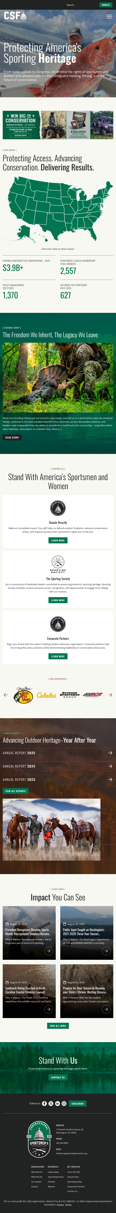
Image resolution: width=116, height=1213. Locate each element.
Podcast (51, 1181)
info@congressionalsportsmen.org (71, 1153)
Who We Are (36, 1172)
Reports (51, 1186)
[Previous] (6, 695)
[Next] (110, 695)
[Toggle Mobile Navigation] (109, 16)
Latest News (53, 1172)
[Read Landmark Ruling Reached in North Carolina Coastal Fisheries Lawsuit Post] (49, 1009)
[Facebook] (44, 1103)
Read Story (12, 437)
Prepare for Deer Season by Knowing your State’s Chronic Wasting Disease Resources (84, 992)
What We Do (36, 1176)
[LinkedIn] (57, 1103)
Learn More (58, 540)
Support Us (58, 1077)
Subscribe (78, 1103)
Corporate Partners (76, 1186)
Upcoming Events (56, 1176)
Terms (68, 1204)
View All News (58, 1025)
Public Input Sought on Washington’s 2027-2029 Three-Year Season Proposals (83, 933)
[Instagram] (64, 1103)
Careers (34, 1186)
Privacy (60, 1204)
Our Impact (36, 1181)
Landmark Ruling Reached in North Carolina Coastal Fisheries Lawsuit (25, 990)
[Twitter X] (50, 1103)
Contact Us (72, 1191)
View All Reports (15, 791)
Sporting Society (74, 1181)
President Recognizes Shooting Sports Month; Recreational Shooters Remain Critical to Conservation (27, 933)
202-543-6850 (62, 1143)
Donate (106, 4)
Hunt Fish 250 (73, 1172)
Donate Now (73, 1176)
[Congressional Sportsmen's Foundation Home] (15, 16)
